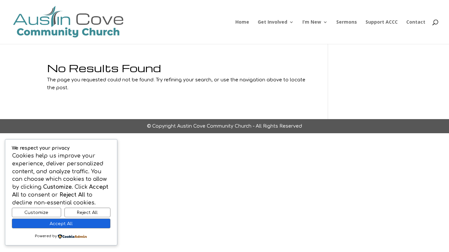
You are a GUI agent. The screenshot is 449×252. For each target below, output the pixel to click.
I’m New (311, 22)
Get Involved (272, 22)
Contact (415, 22)
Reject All (87, 212)
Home (242, 22)
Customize (36, 212)
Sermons (346, 22)
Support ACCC (382, 22)
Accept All (61, 223)
